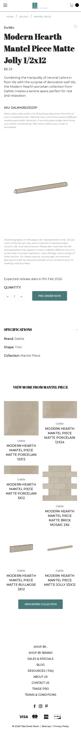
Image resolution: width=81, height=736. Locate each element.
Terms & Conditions (40, 694)
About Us (40, 676)
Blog (41, 665)
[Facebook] (35, 706)
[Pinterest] (46, 706)
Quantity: (12, 287)
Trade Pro (40, 688)
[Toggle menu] (5, 5)
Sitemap (46, 726)
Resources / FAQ (40, 670)
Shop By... (41, 647)
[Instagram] (41, 706)
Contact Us (40, 682)
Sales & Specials (40, 659)
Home (10, 16)
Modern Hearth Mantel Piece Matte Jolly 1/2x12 (60, 580)
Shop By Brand (41, 653)
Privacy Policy (61, 726)
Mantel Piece (42, 16)
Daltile (23, 16)
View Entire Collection (40, 604)
